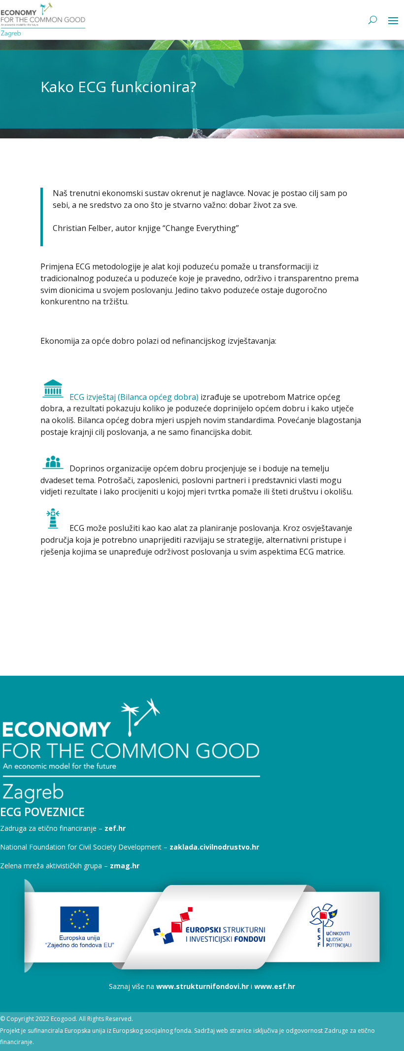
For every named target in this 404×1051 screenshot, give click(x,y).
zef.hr (115, 828)
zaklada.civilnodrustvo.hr (214, 847)
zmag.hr (124, 865)
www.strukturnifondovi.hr (202, 986)
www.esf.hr (274, 986)
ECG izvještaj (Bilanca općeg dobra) (134, 397)
